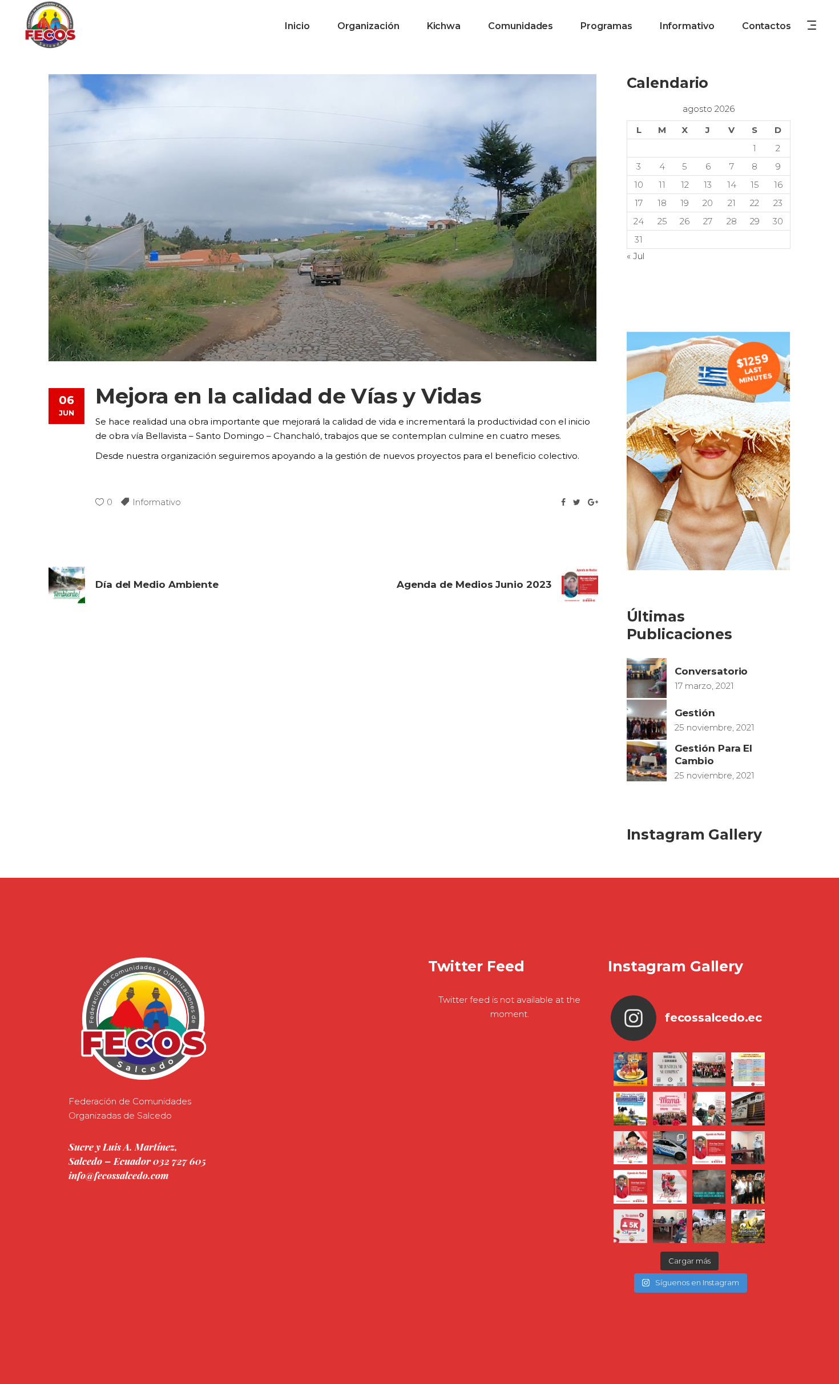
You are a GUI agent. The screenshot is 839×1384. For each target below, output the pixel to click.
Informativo (156, 502)
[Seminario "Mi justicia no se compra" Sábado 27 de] (670, 1069)
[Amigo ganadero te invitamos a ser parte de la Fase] (630, 1108)
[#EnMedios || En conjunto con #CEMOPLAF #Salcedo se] (709, 1108)
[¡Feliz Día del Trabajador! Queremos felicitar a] (670, 1187)
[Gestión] (647, 720)
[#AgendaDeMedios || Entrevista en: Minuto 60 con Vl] (630, 1187)
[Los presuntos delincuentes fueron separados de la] (709, 1187)
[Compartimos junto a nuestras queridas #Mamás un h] (709, 1069)
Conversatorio (711, 671)
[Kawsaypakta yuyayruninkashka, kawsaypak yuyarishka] (630, 1148)
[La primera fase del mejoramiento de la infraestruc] (709, 1226)
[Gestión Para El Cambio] (647, 761)
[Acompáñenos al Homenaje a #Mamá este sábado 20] (670, 1108)
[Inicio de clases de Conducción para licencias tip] (670, 1148)
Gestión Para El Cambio (714, 754)
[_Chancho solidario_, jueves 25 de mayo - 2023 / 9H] (630, 1069)
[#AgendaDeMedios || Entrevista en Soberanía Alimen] (709, 1148)
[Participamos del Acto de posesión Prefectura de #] (748, 1108)
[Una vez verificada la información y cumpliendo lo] (748, 1148)
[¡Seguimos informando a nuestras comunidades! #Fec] (630, 1226)
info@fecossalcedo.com (118, 1175)
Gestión (695, 713)
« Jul (635, 256)
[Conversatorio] (647, 678)
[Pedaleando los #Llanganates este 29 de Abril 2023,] (748, 1226)
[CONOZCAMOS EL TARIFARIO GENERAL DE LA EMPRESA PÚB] (748, 1069)
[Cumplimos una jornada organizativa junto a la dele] (748, 1187)
